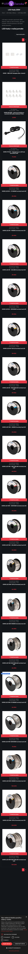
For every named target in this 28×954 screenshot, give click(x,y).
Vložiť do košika (14, 67)
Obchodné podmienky (14, 951)
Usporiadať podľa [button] (20, 34)
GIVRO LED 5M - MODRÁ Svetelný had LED (14, 230)
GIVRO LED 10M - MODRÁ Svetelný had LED (14, 427)
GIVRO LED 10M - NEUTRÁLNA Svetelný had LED (14, 467)
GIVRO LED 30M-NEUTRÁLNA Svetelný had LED (14, 860)
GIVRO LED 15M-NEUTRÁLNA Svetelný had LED (14, 663)
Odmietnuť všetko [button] (20, 943)
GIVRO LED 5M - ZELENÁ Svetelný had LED (14, 270)
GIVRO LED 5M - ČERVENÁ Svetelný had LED (14, 309)
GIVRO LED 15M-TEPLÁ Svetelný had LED (14, 584)
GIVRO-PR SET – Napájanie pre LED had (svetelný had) (14, 152)
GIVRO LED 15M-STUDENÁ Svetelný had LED (14, 702)
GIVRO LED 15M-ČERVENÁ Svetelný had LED (14, 741)
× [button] (26, 917)
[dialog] (14, 934)
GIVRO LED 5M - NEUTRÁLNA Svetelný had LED (14, 388)
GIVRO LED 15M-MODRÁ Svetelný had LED (14, 623)
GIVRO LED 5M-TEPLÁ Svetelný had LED (14, 348)
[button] (25, 3)
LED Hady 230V (22, 13)
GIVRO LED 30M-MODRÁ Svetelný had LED (14, 781)
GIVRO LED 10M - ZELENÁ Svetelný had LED (14, 545)
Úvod (3, 13)
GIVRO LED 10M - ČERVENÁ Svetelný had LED (14, 506)
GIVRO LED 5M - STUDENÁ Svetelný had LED (14, 191)
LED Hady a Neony (11, 13)
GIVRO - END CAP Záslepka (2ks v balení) (14, 73)
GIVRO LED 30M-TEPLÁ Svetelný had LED (14, 820)
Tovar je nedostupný (14, 106)
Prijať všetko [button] (6, 943)
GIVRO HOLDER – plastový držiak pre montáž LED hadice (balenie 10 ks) (14, 113)
